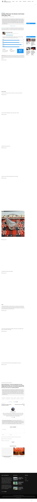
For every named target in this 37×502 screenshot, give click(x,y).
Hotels (17, 1)
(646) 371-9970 (8, 33)
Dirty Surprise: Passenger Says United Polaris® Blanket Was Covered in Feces (28, 53)
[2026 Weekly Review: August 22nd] (28, 40)
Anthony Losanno (6, 16)
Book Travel (29, 1)
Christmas (15, 397)
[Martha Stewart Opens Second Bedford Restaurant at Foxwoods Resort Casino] (7, 451)
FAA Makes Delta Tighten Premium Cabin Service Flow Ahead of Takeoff (33, 53)
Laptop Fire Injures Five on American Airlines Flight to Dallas (33, 44)
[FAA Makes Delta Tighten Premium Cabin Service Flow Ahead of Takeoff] (33, 48)
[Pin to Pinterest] (16, 401)
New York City (22, 397)
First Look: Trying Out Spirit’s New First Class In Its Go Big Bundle (20, 488)
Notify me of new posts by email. (5, 440)
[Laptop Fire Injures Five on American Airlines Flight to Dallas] (33, 40)
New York (18, 397)
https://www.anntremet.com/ (10, 34)
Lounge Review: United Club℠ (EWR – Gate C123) (21, 478)
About (32, 1)
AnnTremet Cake (8, 397)
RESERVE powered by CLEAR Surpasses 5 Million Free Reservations (21, 483)
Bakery (12, 397)
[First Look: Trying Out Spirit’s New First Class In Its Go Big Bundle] (15, 488)
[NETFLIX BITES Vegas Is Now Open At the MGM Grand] (18, 451)
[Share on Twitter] (15, 401)
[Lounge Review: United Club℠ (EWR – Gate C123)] (15, 478)
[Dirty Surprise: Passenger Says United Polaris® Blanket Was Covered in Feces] (28, 48)
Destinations (24, 1)
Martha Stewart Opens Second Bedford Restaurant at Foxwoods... (7, 456)
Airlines (13, 1)
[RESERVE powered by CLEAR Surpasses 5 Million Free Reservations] (15, 483)
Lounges (20, 1)
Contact (26, 479)
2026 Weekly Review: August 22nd (28, 43)
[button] (2, 453)
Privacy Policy (26, 480)
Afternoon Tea (3, 397)
